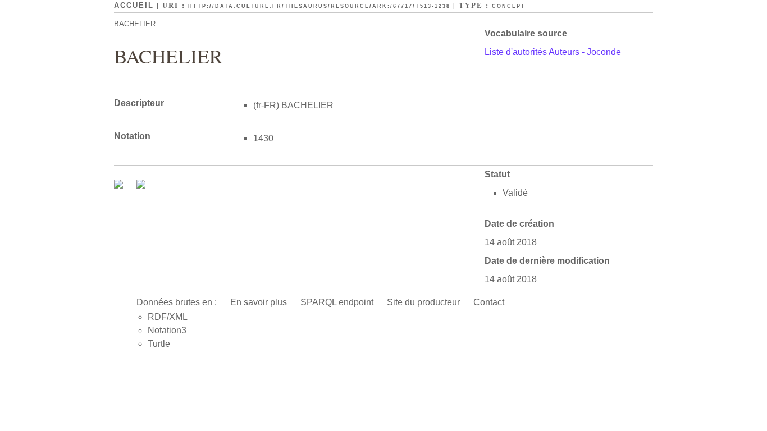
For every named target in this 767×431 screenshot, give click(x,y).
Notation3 (167, 330)
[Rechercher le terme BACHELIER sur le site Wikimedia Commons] (119, 185)
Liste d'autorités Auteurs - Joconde (553, 52)
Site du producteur (423, 302)
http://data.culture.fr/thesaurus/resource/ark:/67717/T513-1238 (319, 6)
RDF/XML (168, 317)
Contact (488, 302)
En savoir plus (258, 302)
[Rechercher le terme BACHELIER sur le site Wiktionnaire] (140, 185)
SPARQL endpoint (336, 302)
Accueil (134, 5)
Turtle (159, 344)
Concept (509, 6)
